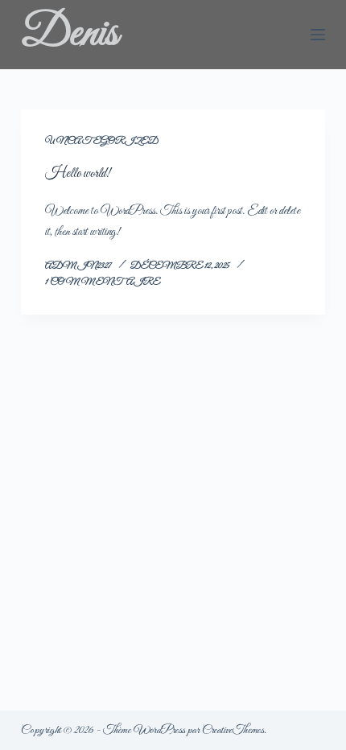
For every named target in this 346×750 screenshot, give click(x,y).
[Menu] (318, 34)
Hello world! (78, 174)
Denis (69, 34)
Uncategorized (102, 141)
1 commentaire (102, 282)
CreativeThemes (233, 730)
